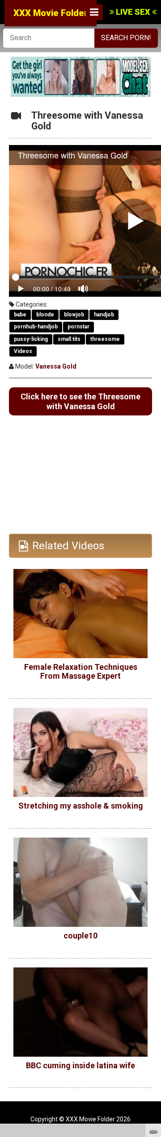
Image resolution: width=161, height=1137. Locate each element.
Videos (23, 351)
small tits (69, 339)
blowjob (74, 314)
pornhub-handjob (36, 327)
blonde (45, 314)
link (153, 997)
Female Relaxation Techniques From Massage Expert (80, 671)
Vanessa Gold (55, 366)
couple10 (80, 935)
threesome (105, 339)
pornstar (78, 327)
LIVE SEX (133, 12)
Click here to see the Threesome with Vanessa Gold (80, 401)
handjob (104, 314)
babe (20, 314)
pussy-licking (31, 339)
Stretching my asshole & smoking (80, 805)
